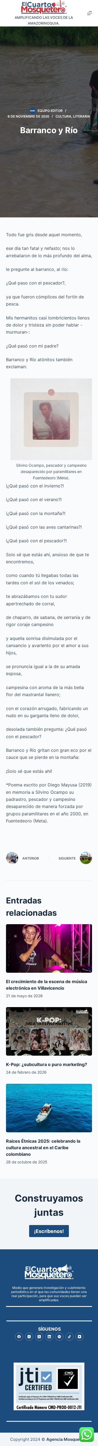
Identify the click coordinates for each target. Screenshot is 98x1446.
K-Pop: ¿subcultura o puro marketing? (46, 1064)
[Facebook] (19, 1337)
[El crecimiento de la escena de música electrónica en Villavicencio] (49, 948)
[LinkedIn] (49, 1337)
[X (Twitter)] (39, 1337)
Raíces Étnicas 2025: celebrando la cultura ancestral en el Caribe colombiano (43, 1147)
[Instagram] (29, 1337)
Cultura (63, 116)
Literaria (81, 116)
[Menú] (89, 13)
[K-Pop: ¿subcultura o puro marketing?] (49, 1031)
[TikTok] (69, 1337)
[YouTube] (79, 1337)
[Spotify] (59, 1337)
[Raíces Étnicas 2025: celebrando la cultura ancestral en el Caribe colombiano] (49, 1108)
